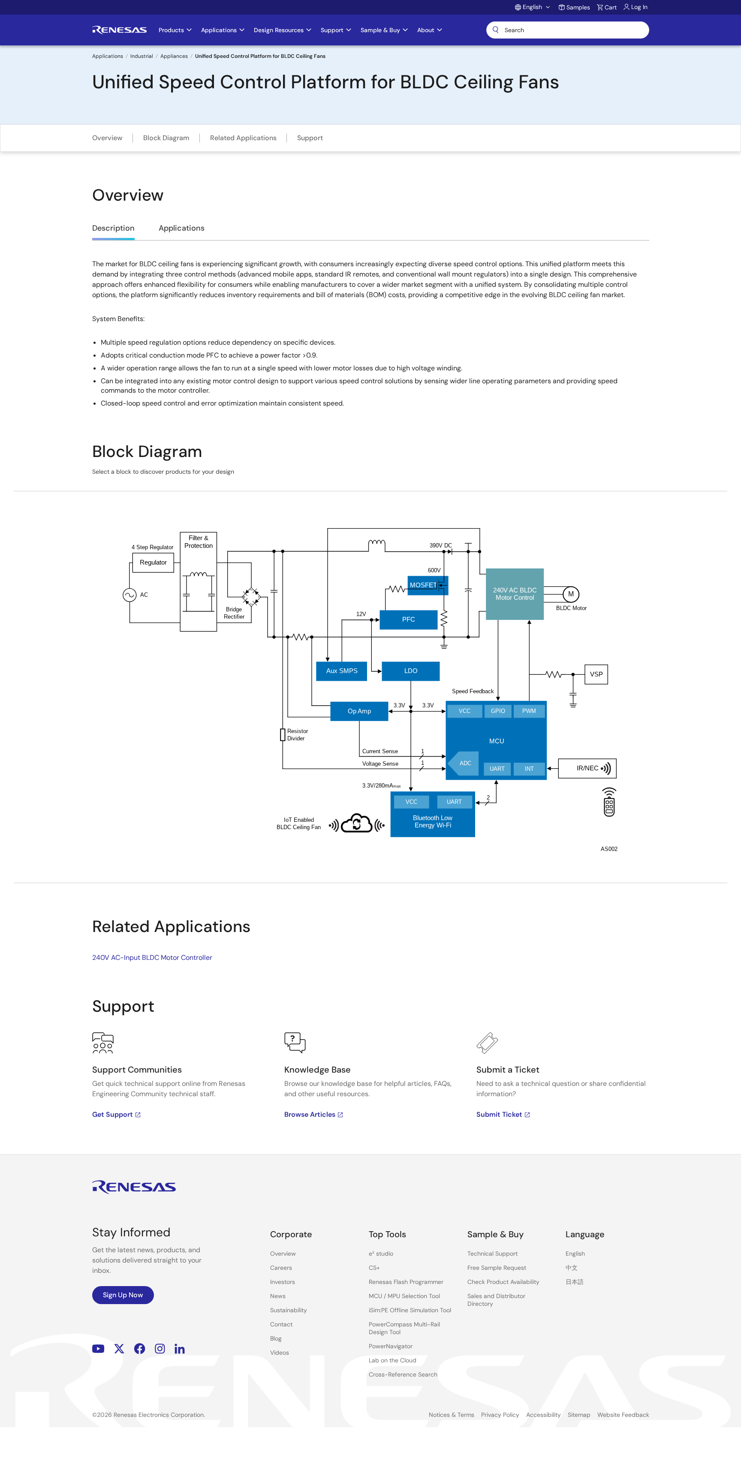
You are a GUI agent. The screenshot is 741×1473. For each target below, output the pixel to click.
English (575, 1253)
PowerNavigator (391, 1346)
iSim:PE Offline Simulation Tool (410, 1310)
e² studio (381, 1253)
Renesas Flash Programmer (406, 1282)
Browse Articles (309, 1114)
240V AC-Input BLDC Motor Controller (152, 957)
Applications (107, 56)
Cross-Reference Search (403, 1374)
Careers (281, 1268)
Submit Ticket (499, 1114)
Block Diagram (166, 137)
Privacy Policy (500, 1415)
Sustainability (288, 1310)
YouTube (98, 1348)
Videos (279, 1352)
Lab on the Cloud (392, 1360)
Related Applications (243, 137)
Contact (281, 1324)
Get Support (112, 1114)
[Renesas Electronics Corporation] (119, 30)
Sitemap (579, 1415)
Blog (276, 1338)
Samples (578, 7)
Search (567, 30)
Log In (639, 6)
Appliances (174, 56)
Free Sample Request (496, 1268)
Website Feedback (623, 1415)
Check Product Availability (503, 1282)
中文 (572, 1268)
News (278, 1296)
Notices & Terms (451, 1415)
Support (310, 137)
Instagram (160, 1348)
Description (113, 228)
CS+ (374, 1268)
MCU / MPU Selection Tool (404, 1296)
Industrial (141, 56)
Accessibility (543, 1415)
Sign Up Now (123, 1294)
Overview (107, 137)
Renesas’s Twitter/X (119, 1348)
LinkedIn (180, 1348)
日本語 (575, 1282)
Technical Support (492, 1253)
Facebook (139, 1348)
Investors (282, 1282)
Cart (611, 7)
